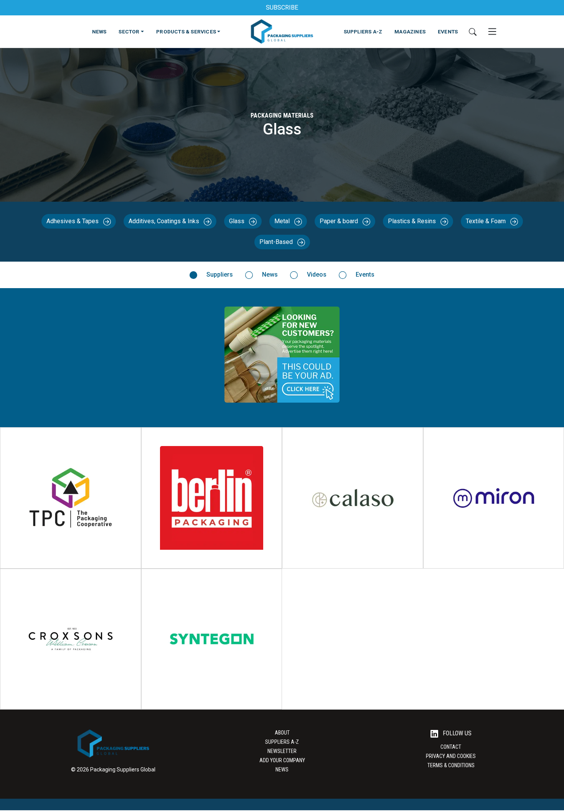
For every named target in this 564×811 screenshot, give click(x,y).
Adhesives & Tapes (73, 221)
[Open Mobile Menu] (492, 31)
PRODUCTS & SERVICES (186, 31)
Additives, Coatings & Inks (165, 221)
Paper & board (340, 221)
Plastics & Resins (412, 221)
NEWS (99, 31)
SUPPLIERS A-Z (363, 31)
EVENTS (448, 31)
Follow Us (456, 733)
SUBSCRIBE (282, 7)
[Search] (473, 31)
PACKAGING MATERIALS (282, 115)
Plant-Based (276, 241)
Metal (282, 221)
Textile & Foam (486, 221)
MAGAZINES (409, 31)
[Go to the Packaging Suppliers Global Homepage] (282, 31)
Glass (237, 221)
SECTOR (129, 31)
